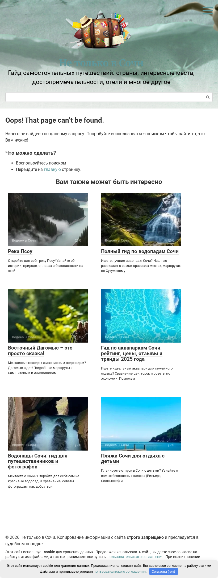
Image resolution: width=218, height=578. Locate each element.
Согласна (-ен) (163, 571)
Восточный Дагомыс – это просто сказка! (40, 350)
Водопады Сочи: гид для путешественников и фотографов (38, 461)
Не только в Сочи (101, 63)
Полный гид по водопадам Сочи (140, 251)
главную (52, 169)
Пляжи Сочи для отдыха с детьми (133, 458)
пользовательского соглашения (135, 557)
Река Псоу (20, 251)
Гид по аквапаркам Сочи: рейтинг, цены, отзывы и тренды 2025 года (131, 353)
